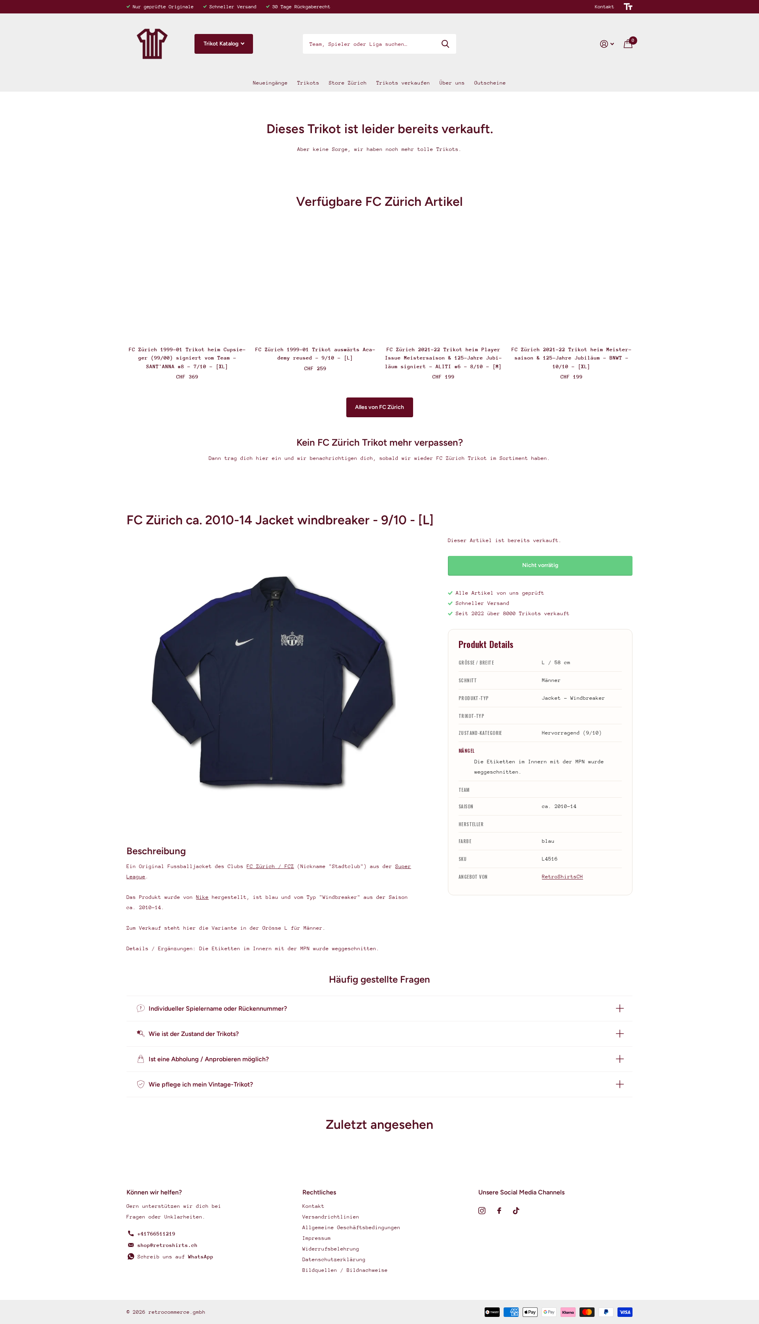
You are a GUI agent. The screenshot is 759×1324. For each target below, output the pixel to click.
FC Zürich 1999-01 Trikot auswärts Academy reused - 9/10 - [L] (315, 354)
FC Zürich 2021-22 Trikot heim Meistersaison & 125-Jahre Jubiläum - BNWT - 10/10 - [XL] (572, 358)
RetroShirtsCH (562, 877)
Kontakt (604, 6)
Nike (202, 897)
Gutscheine (490, 83)
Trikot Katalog (222, 43)
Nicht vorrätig (540, 565)
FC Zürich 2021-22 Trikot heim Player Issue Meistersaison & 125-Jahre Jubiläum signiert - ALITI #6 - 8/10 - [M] (443, 358)
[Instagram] (481, 1210)
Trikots (308, 83)
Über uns (452, 83)
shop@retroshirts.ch (168, 1245)
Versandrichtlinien (330, 1217)
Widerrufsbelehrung (330, 1249)
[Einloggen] (607, 44)
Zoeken (445, 44)
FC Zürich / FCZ (270, 866)
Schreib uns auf (175, 1257)
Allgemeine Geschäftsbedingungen (351, 1227)
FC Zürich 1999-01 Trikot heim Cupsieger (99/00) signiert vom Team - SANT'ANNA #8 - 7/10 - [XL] (187, 358)
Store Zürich (348, 83)
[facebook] (499, 1210)
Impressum (316, 1238)
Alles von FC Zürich (379, 407)
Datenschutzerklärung (334, 1259)
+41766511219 (157, 1234)
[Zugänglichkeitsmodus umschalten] (628, 7)
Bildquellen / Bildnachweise (345, 1270)
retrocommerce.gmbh (177, 1312)
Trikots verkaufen (403, 83)
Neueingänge (270, 83)
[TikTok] (516, 1210)
